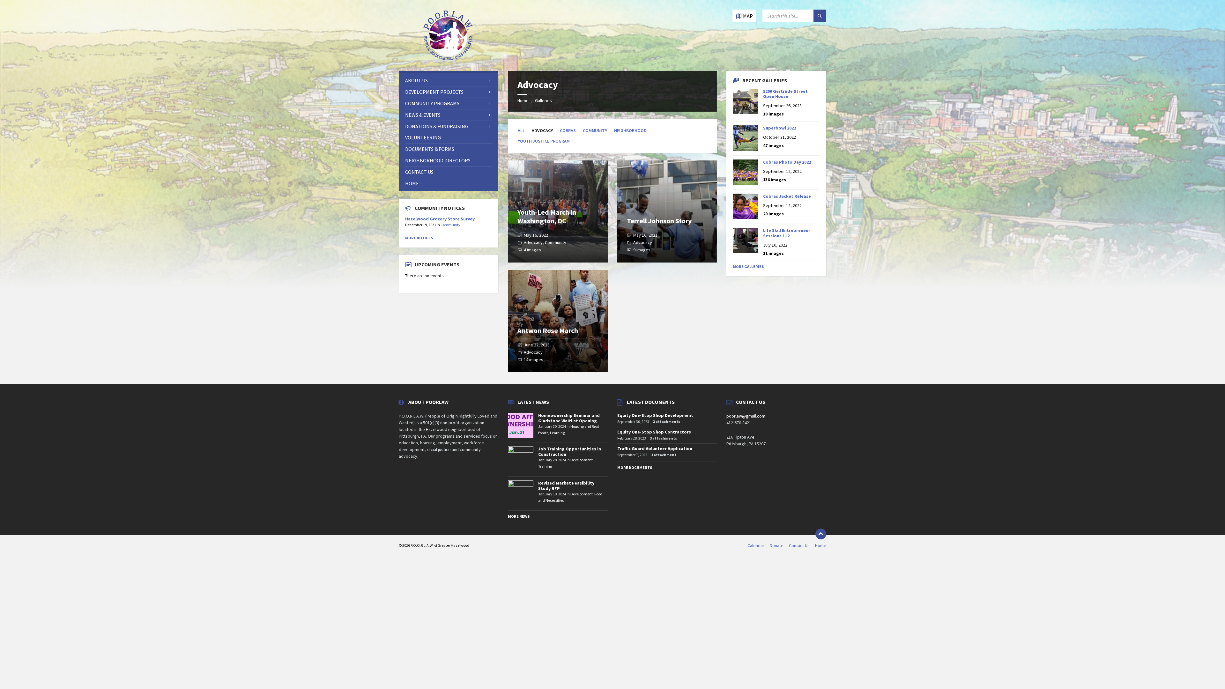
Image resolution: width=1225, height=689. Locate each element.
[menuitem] (448, 80)
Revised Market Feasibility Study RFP (566, 485)
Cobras (568, 130)
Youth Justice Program (544, 141)
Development (581, 459)
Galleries (543, 100)
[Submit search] (819, 16)
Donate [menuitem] (776, 545)
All (521, 130)
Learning (557, 432)
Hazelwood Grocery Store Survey (440, 219)
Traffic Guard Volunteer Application (654, 448)
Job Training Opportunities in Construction (569, 451)
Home (523, 100)
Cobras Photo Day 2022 (787, 162)
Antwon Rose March (547, 330)
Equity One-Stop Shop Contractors (654, 432)
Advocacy (533, 242)
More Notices (419, 237)
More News (519, 516)
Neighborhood (630, 130)
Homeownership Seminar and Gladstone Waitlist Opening (569, 418)
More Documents (634, 467)
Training (545, 466)
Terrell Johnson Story (659, 220)
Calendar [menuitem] (755, 545)
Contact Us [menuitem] (799, 545)
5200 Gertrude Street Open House (785, 94)
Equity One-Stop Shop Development (655, 415)
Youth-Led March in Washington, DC (546, 216)
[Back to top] (820, 534)
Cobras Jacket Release (787, 196)
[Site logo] (448, 59)
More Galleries (748, 266)
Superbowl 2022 (779, 128)
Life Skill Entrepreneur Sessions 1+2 (786, 233)
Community (595, 130)
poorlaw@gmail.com (745, 416)
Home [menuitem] (820, 545)
